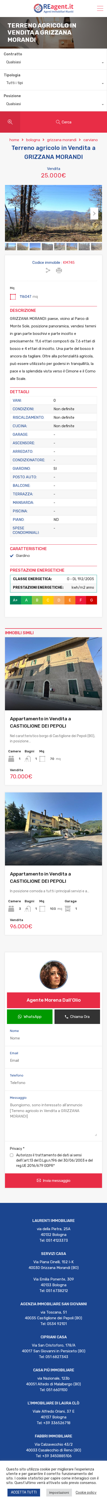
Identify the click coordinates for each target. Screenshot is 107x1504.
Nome (14, 1031)
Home (14, 140)
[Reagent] (53, 11)
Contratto (13, 54)
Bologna (33, 140)
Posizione (12, 96)
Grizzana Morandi (61, 140)
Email (14, 1053)
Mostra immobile (53, 696)
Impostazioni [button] (59, 1492)
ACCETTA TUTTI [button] (24, 1492)
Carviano (90, 140)
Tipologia (12, 75)
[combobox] (53, 63)
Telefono (16, 1075)
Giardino (23, 555)
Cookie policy (86, 1492)
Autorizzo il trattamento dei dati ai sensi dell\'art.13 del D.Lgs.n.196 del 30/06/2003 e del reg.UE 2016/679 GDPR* (54, 1160)
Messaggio (18, 1098)
